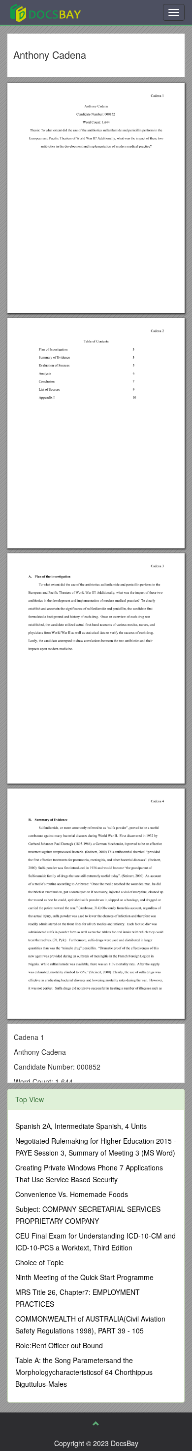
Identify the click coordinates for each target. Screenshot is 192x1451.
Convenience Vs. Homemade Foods (71, 1194)
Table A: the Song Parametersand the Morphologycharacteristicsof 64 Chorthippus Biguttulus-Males (84, 1372)
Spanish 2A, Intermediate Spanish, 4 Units (81, 1126)
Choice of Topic (39, 1262)
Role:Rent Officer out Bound (59, 1345)
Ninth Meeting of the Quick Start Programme (84, 1277)
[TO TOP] (96, 1423)
